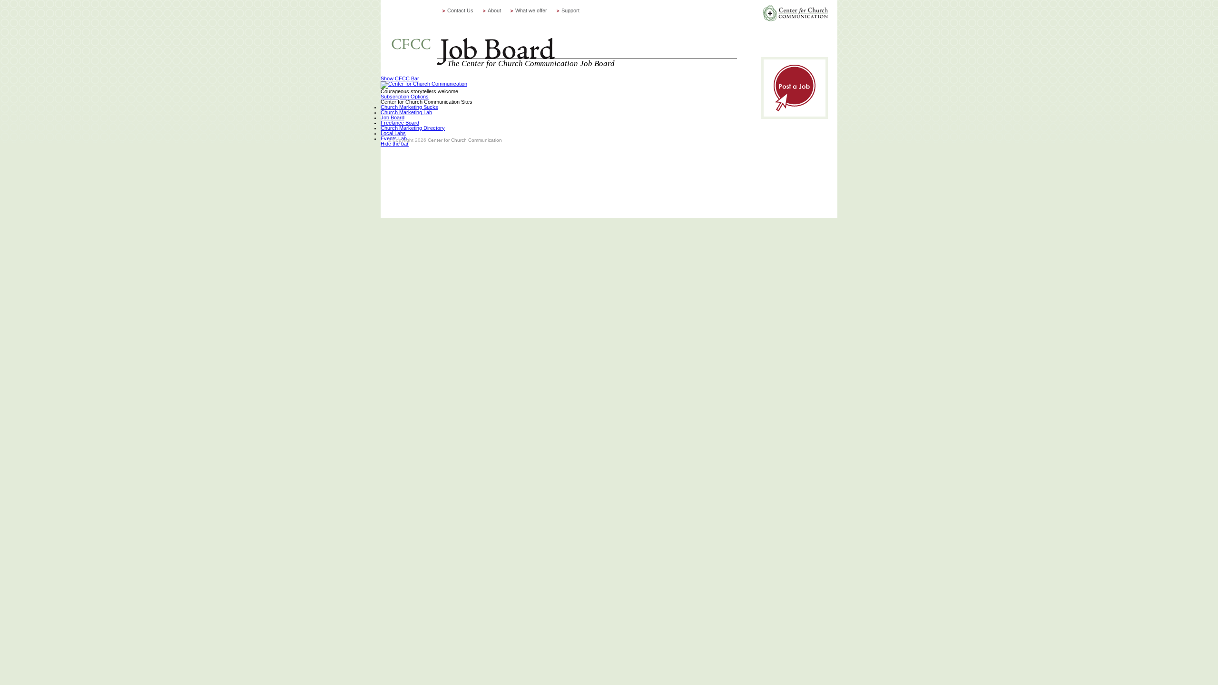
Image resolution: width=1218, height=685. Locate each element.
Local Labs (393, 133)
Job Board (392, 117)
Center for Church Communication (465, 140)
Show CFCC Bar (400, 78)
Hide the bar (395, 144)
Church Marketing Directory (413, 128)
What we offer (531, 10)
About (494, 10)
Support (570, 10)
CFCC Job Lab (563, 32)
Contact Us (460, 10)
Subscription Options (405, 96)
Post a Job (794, 88)
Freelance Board (400, 123)
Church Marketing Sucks (409, 107)
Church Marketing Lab (406, 112)
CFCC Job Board (795, 13)
